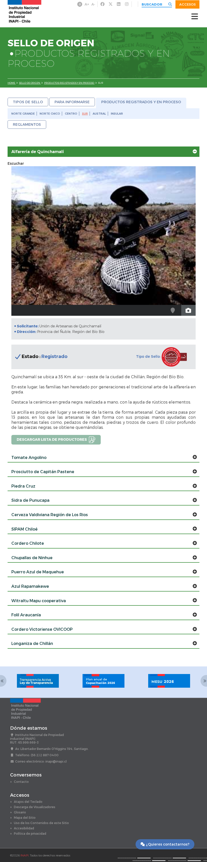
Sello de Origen (30, 82)
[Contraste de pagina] (79, 4)
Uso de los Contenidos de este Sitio (41, 823)
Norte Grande (23, 113)
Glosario (20, 812)
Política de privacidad (30, 833)
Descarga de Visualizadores (34, 807)
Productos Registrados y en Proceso (69, 82)
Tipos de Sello (28, 102)
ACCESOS (187, 4)
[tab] (103, 151)
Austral (99, 113)
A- (93, 4)
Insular (117, 113)
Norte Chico (50, 113)
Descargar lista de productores (52, 439)
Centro (71, 113)
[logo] (24, 11)
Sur (85, 113)
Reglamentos (27, 124)
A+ (87, 4)
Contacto (21, 781)
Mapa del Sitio (25, 817)
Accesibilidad (24, 828)
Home (12, 82)
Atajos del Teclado (28, 801)
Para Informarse (72, 102)
